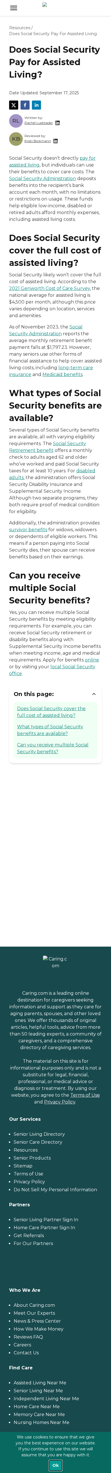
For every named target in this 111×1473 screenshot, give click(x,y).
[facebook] (25, 105)
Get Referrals (29, 1235)
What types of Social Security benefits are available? (50, 730)
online (92, 660)
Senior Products (32, 1158)
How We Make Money (38, 1329)
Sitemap (23, 1166)
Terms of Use (85, 1095)
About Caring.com (34, 1305)
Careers (22, 1345)
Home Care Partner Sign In (44, 1227)
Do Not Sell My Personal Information (55, 1189)
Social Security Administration (42, 178)
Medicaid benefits (62, 374)
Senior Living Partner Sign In (46, 1219)
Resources (19, 27)
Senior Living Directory (39, 1134)
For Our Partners (33, 1243)
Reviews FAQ (28, 1337)
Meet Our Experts (34, 1313)
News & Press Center (37, 1321)
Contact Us (26, 1352)
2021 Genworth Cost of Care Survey (49, 288)
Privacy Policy (59, 1102)
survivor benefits (28, 529)
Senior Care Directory (38, 1142)
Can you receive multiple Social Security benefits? (53, 748)
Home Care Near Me (37, 1406)
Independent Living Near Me (46, 1398)
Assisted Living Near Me (40, 1383)
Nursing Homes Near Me (41, 1422)
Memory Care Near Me (39, 1414)
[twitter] (13, 105)
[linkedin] (36, 105)
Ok (55, 1465)
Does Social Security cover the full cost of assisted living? (51, 712)
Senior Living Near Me (38, 1390)
